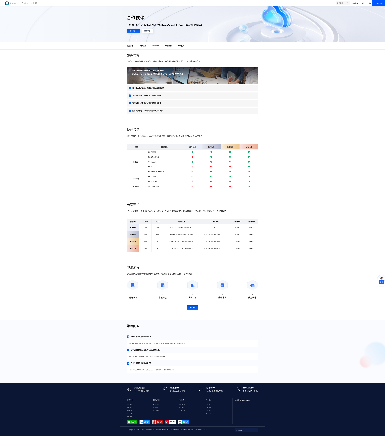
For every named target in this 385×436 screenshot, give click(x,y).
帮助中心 (182, 407)
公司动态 (208, 410)
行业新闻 (182, 404)
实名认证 (129, 407)
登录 (369, 3)
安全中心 (129, 404)
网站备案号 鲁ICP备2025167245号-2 (196, 429)
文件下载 (182, 410)
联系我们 (208, 407)
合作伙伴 (156, 404)
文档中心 (355, 3)
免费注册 (379, 3)
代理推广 (156, 407)
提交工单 (129, 413)
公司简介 (208, 404)
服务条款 (129, 416)
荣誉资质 (208, 413)
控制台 (363, 3)
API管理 (129, 410)
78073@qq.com (246, 400)
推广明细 (156, 410)
